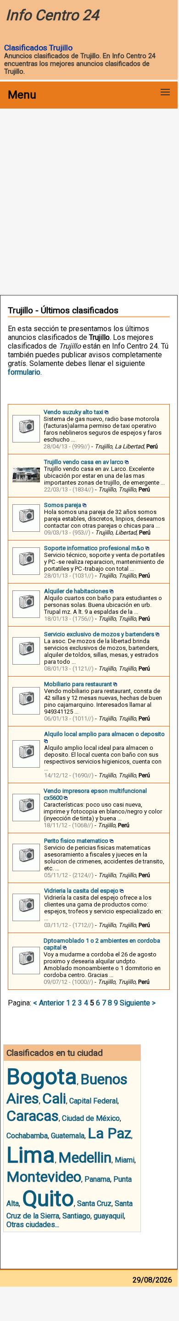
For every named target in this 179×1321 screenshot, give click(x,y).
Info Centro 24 (52, 15)
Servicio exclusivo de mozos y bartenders (99, 634)
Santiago (76, 1216)
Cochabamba (27, 1135)
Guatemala (67, 1135)
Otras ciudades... (32, 1224)
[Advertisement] (89, 201)
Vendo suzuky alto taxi (73, 412)
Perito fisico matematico (76, 840)
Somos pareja (62, 505)
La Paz (109, 1133)
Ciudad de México (91, 1118)
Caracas (32, 1115)
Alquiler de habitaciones (76, 591)
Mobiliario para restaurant (78, 684)
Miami (124, 1160)
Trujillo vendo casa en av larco (83, 462)
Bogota (41, 1077)
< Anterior (48, 1003)
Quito (48, 1198)
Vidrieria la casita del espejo (81, 890)
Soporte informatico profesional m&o (94, 548)
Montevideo (43, 1176)
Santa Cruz (94, 1203)
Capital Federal (93, 1101)
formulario (24, 372)
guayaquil (109, 1216)
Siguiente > (138, 1003)
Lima (30, 1155)
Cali (54, 1098)
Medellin (85, 1157)
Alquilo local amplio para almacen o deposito (104, 734)
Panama (97, 1179)
